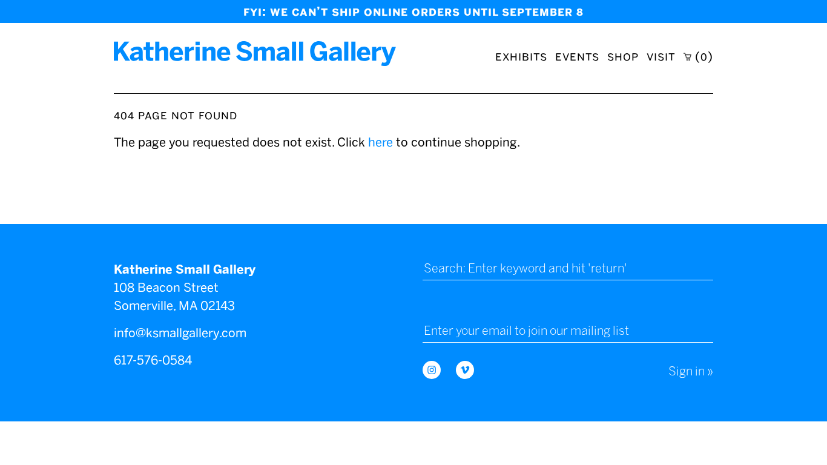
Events (577, 56)
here (380, 142)
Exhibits (521, 56)
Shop (623, 56)
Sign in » (690, 371)
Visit (661, 56)
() (702, 56)
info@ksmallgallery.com (180, 333)
